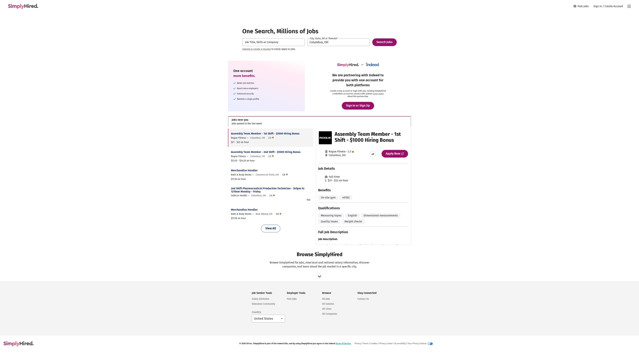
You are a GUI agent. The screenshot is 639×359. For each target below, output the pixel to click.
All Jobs (326, 299)
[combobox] (273, 42)
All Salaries (328, 303)
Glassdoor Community (263, 303)
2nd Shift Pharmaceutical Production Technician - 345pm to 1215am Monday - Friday (267, 190)
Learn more (378, 94)
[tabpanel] (319, 186)
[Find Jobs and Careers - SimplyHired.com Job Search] (23, 6)
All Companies (329, 313)
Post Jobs (583, 6)
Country (256, 312)
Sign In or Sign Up (358, 105)
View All (270, 228)
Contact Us (363, 299)
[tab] (319, 121)
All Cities (326, 308)
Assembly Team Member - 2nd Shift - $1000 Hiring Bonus (266, 152)
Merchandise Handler (244, 170)
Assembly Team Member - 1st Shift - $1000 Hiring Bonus (265, 133)
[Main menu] (629, 6)
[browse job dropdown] (319, 276)
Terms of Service (343, 343)
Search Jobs (384, 42)
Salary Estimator (260, 299)
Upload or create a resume (256, 49)
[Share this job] (373, 154)
